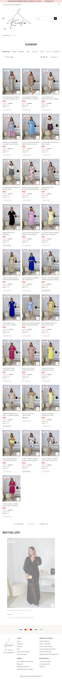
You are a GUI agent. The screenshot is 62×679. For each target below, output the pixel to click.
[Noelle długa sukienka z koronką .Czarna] (31, 573)
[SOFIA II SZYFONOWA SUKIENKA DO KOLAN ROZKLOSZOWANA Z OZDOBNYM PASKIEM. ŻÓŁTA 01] (50, 353)
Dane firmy (20, 644)
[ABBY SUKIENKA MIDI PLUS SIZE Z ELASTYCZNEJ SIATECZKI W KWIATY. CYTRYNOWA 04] (50, 307)
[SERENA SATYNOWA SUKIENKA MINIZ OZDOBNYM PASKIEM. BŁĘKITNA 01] (31, 307)
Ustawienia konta (44, 664)
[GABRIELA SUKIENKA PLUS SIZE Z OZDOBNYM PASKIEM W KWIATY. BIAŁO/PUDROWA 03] (11, 398)
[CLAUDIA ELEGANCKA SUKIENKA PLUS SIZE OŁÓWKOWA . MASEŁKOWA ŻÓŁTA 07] (50, 398)
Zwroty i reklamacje (45, 651)
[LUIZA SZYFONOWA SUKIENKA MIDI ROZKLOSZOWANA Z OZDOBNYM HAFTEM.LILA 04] (31, 217)
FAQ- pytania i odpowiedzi (25, 661)
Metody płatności (44, 641)
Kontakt (19, 646)
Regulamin (20, 664)
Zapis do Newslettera (23, 651)
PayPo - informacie (45, 644)
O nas (18, 641)
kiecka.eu (6, 35)
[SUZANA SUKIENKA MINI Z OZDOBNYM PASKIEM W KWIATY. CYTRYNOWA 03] (11, 443)
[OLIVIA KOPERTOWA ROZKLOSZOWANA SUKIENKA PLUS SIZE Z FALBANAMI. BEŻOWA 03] (50, 82)
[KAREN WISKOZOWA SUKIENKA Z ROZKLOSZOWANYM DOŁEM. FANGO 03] (50, 172)
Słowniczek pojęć (22, 654)
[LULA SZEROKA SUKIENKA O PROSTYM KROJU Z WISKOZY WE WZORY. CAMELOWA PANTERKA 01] (31, 82)
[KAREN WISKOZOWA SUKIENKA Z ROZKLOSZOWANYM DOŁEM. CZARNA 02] (11, 217)
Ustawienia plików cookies (25, 669)
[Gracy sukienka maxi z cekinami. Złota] (31, 398)
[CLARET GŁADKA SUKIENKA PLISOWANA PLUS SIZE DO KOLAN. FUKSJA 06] (11, 488)
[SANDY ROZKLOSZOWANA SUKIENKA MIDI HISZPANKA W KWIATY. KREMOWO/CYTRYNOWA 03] (11, 262)
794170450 (8, 4)
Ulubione (42, 666)
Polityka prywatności (23, 666)
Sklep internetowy (30, 676)
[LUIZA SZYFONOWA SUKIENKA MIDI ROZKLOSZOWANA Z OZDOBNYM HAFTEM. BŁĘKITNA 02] (31, 127)
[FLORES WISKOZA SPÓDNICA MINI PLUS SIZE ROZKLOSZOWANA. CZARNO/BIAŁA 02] (11, 172)
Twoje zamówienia (45, 661)
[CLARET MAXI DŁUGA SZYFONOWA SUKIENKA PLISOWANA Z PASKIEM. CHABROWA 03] (11, 307)
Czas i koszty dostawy (46, 646)
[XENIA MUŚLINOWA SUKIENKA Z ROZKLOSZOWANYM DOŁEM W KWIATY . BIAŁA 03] (31, 172)
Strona (29, 524)
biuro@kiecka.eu (17, 4)
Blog (18, 649)
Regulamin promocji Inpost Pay (48, 654)
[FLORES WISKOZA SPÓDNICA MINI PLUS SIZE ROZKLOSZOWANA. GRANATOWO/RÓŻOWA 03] (50, 127)
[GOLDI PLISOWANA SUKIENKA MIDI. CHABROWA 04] (31, 262)
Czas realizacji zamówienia (47, 649)
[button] (3, 18)
